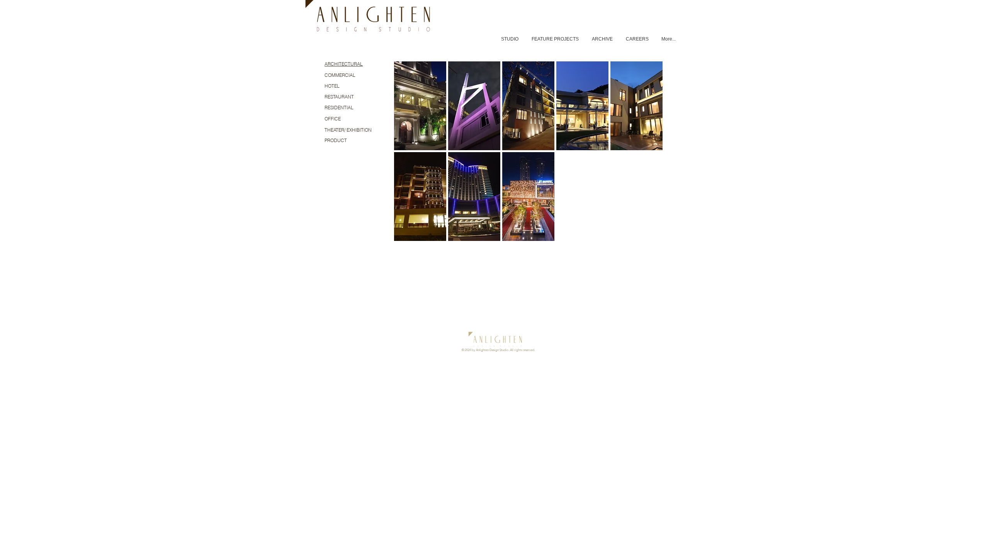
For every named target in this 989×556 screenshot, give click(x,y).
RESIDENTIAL (339, 107)
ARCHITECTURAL (344, 64)
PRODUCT (336, 140)
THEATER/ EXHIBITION (348, 130)
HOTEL (332, 86)
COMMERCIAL (340, 75)
